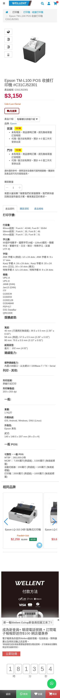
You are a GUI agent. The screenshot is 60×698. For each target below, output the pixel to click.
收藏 (40, 694)
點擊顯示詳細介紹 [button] (26, 119)
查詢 (25, 694)
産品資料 (9, 208)
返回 (8, 694)
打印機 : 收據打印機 (33, 12)
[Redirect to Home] (6, 12)
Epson (13, 123)
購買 (54, 694)
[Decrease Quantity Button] (6, 187)
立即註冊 (11, 653)
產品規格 (38, 208)
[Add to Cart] (39, 545)
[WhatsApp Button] (51, 684)
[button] (6, 522)
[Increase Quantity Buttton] (19, 187)
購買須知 (24, 208)
